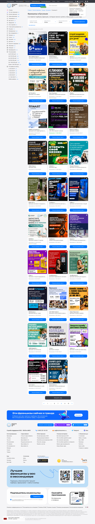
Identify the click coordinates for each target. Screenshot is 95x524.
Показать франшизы (79, 21)
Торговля (12, 39)
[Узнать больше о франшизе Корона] (78, 225)
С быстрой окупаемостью (16, 26)
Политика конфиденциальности (14, 507)
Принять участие (41, 444)
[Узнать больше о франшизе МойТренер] (37, 298)
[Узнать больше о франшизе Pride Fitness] (58, 43)
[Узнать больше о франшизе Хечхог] (78, 43)
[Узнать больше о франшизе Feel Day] (58, 116)
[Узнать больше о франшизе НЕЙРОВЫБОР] (37, 335)
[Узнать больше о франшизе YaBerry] (78, 335)
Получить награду (41, 441)
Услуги (11, 37)
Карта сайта (81, 446)
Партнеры (81, 441)
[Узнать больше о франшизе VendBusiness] (58, 262)
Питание (12, 35)
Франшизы (9, 435)
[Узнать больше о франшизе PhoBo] (78, 80)
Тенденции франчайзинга (43, 437)
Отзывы (11, 10)
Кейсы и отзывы (82, 437)
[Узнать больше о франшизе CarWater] (58, 189)
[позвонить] (75, 1)
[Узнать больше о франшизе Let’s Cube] (37, 371)
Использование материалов (76, 507)
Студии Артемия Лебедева (43, 457)
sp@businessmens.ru (60, 430)
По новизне (9, 444)
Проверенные (13, 31)
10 (68, 403)
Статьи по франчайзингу (27, 435)
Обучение (12, 45)
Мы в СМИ (81, 439)
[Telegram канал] (80, 424)
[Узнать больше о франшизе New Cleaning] (58, 80)
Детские (12, 41)
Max (87, 430)
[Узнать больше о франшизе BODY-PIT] (37, 189)
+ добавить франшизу (68, 1)
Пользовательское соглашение (30, 507)
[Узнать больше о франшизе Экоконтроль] (58, 371)
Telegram (76, 430)
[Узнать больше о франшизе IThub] (58, 335)
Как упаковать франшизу (63, 439)
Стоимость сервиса (83, 448)
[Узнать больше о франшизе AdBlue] (78, 189)
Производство (13, 49)
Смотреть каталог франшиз (45, 424)
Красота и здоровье (14, 43)
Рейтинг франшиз (19, 1)
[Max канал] (62, 424)
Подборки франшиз (36, 1)
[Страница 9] (72, 403)
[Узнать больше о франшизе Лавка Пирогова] (78, 298)
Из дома (12, 28)
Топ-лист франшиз (14, 12)
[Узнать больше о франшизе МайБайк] (58, 225)
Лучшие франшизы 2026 (43, 435)
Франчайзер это (25, 444)
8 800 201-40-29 (42, 430)
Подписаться (36, 496)
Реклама (9, 460)
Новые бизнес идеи (61, 446)
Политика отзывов (51, 507)
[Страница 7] (44, 403)
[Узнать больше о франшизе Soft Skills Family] (58, 298)
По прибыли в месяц (14, 66)
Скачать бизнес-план (74, 14)
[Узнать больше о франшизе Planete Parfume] (78, 152)
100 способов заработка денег (64, 437)
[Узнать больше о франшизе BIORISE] (37, 225)
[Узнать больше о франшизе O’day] (37, 262)
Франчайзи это (24, 446)
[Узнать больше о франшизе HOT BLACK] (37, 80)
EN (86, 507)
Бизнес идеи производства (63, 444)
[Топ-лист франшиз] (47, 415)
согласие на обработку (18, 499)
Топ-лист (27, 1)
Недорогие (12, 22)
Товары (8, 452)
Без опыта (12, 20)
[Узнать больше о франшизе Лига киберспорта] (37, 43)
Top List (8, 439)
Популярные (13, 18)
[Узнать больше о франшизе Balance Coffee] (78, 116)
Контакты (81, 444)
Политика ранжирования (63, 507)
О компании (81, 435)
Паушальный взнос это (26, 441)
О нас (58, 1)
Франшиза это (24, 437)
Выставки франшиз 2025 (63, 435)
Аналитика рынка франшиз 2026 (44, 439)
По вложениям (12, 51)
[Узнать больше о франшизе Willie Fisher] (37, 152)
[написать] (77, 1)
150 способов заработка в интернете (65, 441)
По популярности (11, 446)
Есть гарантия (13, 24)
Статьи (53, 1)
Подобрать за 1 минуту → (37, 5)
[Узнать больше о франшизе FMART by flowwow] (37, 116)
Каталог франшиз (10, 1)
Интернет (12, 47)
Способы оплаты (11, 458)
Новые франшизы (14, 16)
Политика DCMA (42, 507)
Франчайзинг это (25, 439)
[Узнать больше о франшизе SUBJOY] (58, 152)
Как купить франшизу (45, 1)
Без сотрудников (13, 33)
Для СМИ (9, 462)
